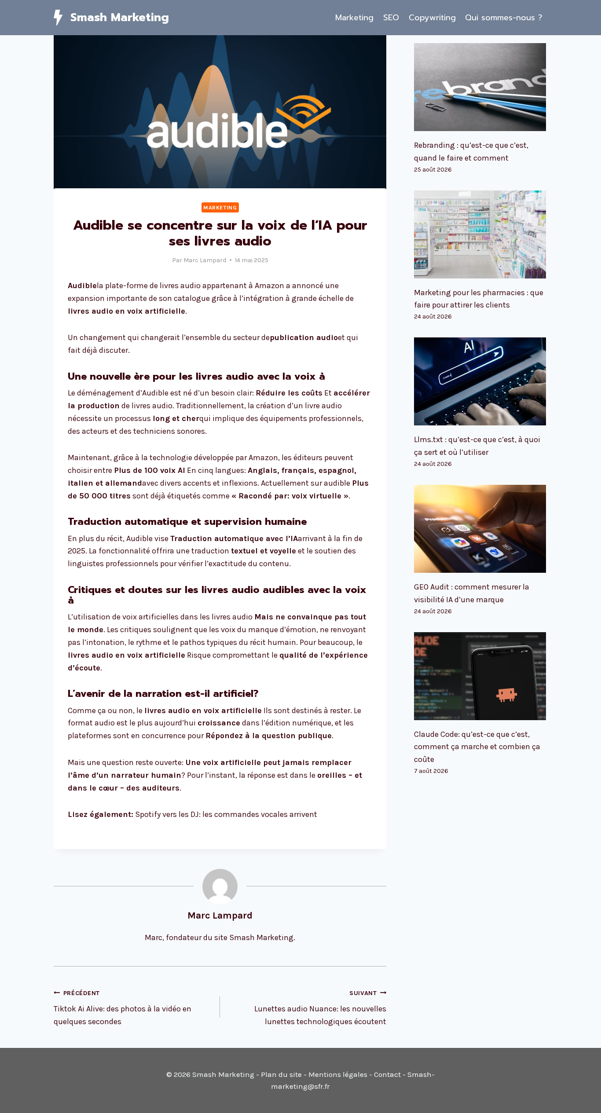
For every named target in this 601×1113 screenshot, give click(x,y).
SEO (391, 17)
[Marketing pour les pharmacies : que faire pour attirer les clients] (480, 234)
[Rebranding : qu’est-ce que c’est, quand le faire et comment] (480, 87)
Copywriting (432, 17)
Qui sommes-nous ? (503, 17)
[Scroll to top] (581, 1097)
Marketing (354, 17)
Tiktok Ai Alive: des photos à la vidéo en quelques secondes (122, 1008)
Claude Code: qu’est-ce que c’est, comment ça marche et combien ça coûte (477, 747)
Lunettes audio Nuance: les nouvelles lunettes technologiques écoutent (320, 1008)
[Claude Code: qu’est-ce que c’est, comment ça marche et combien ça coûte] (480, 676)
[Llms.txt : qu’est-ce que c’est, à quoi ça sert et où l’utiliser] (480, 381)
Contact (387, 1074)
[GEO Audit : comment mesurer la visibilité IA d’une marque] (480, 529)
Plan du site (281, 1074)
